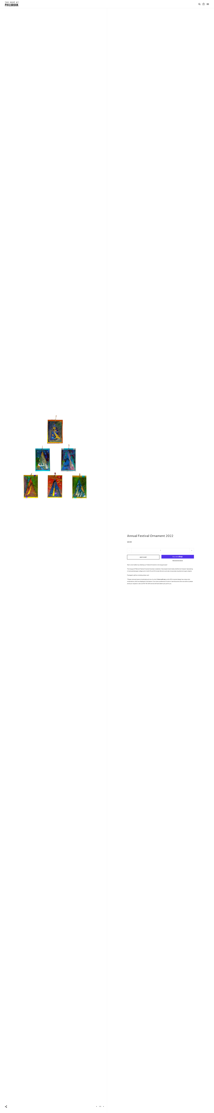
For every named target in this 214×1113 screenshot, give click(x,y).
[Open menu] (208, 4)
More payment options (178, 560)
